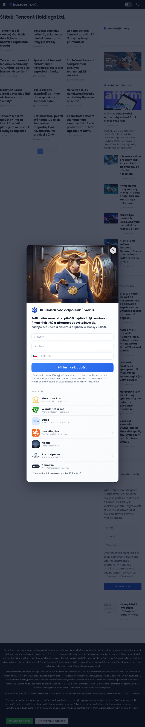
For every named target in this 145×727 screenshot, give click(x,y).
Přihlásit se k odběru (72, 367)
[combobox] (36, 356)
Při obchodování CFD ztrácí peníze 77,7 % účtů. (56, 473)
